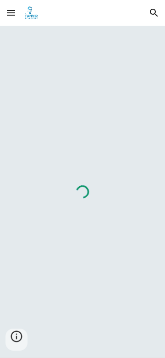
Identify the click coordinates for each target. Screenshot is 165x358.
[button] (11, 12)
